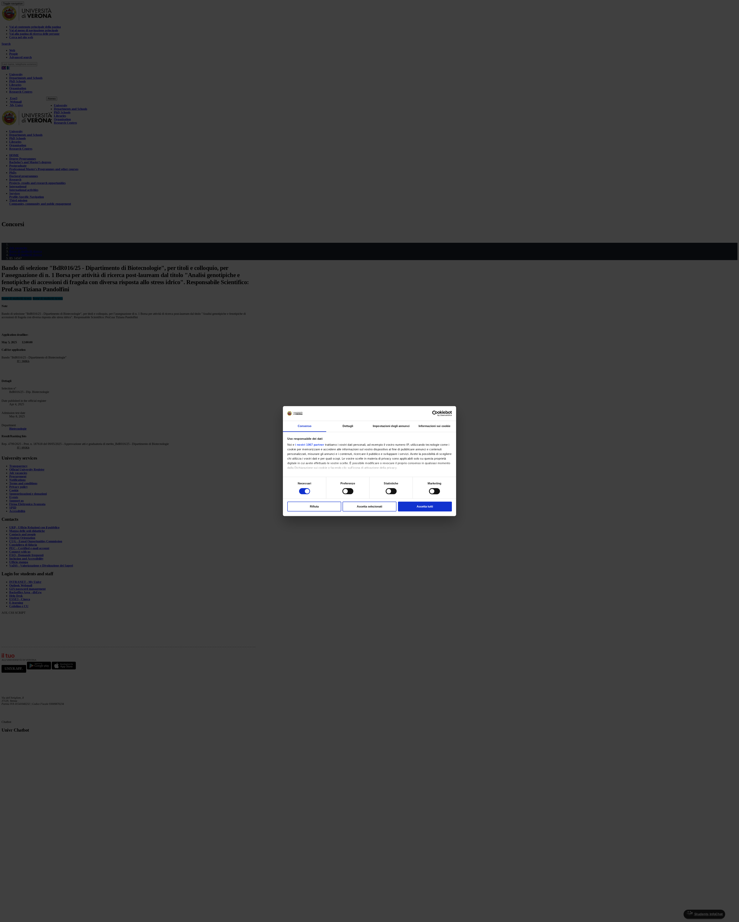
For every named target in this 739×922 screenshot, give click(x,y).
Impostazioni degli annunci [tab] (391, 426)
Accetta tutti (425, 506)
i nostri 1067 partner (309, 444)
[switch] (347, 491)
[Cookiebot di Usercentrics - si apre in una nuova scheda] (435, 413)
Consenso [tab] (305, 426)
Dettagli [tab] (348, 426)
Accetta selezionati (369, 506)
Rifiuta (314, 506)
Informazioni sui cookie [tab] (434, 426)
